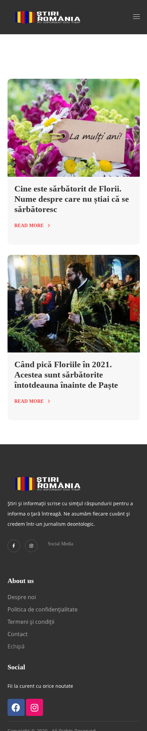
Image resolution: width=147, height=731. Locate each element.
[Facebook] (16, 707)
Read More (29, 225)
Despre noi (22, 597)
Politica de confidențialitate (43, 609)
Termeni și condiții (31, 621)
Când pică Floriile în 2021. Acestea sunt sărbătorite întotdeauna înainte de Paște (66, 374)
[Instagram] (31, 546)
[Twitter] (14, 546)
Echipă (16, 646)
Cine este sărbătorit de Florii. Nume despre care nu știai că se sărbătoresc (71, 199)
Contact (18, 634)
